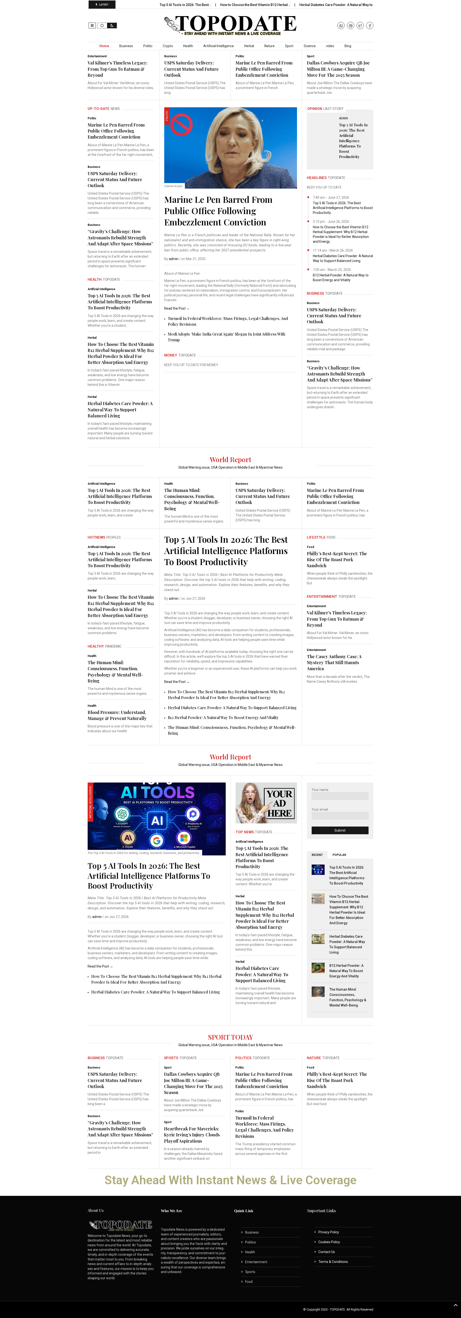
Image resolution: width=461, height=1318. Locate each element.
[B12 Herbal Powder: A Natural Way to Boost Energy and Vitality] (318, 967)
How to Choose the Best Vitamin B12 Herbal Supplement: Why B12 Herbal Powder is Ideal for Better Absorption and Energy (121, 353)
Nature (269, 46)
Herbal (249, 46)
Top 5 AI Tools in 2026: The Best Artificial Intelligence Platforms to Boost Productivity (120, 302)
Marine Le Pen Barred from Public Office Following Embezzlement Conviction (264, 69)
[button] (92, 25)
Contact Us (326, 1252)
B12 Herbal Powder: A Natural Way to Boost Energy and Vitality (223, 717)
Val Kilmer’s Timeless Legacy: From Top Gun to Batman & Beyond (118, 69)
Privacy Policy (328, 1232)
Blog (348, 46)
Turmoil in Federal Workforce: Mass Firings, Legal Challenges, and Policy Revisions (264, 1127)
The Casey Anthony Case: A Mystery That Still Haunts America (334, 662)
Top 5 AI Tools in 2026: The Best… (186, 5)
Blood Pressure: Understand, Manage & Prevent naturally (117, 715)
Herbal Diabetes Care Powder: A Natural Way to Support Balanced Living (120, 409)
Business (126, 46)
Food (310, 547)
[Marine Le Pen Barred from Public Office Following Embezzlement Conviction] (230, 148)
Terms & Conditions (333, 1262)
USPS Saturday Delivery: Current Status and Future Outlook (191, 69)
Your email (320, 809)
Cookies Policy (329, 1242)
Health (188, 46)
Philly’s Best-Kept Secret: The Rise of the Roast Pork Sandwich (337, 559)
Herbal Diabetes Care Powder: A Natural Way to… (337, 5)
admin (173, 259)
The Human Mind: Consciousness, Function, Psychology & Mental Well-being (191, 499)
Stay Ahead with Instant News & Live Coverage (230, 1180)
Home (104, 46)
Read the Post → (177, 308)
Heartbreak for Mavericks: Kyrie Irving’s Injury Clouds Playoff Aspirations (192, 1135)
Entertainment (97, 56)
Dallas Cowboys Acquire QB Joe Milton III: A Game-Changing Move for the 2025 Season (338, 69)
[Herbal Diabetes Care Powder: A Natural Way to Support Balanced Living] (318, 938)
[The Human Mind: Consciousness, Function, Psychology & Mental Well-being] (318, 991)
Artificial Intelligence (218, 46)
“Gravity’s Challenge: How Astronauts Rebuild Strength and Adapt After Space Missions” (120, 237)
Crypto (168, 46)
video (330, 46)
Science (310, 46)
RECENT (317, 855)
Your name (320, 790)
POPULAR (339, 855)
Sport (289, 46)
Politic (147, 46)
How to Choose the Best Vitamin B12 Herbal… (255, 5)
